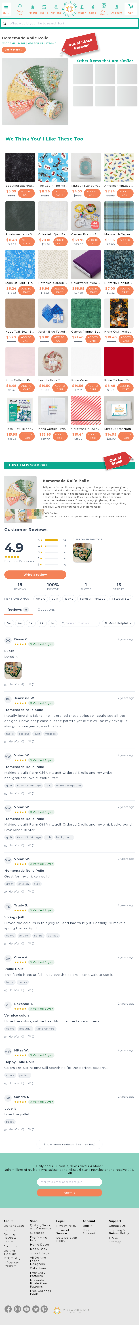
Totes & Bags (39, 1253)
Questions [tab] (46, 609)
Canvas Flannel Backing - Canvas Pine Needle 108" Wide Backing (86, 331)
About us (10, 1246)
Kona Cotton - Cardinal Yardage (119, 380)
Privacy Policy (66, 1225)
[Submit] (6, 23)
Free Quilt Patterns (37, 1274)
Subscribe (37, 1232)
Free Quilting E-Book (41, 1292)
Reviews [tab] (18, 609)
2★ (42, 623)
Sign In (88, 1225)
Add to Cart (26, 193)
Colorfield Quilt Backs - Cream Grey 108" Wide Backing (53, 234)
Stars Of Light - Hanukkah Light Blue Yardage (20, 283)
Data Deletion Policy (66, 1239)
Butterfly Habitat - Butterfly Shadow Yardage (119, 283)
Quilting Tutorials (10, 1252)
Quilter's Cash (14, 1225)
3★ (31, 623)
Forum (9, 1242)
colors (40, 598)
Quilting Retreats (10, 1236)
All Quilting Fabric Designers (38, 1261)
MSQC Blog (12, 1258)
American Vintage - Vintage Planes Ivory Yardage (119, 185)
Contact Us (117, 1225)
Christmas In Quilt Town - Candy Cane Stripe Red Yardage (86, 429)
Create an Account (90, 1231)
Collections (38, 1268)
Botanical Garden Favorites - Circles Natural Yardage (53, 283)
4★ (20, 623)
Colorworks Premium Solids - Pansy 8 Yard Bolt (86, 283)
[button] (6, 9)
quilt (55, 598)
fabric (69, 598)
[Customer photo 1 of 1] (82, 553)
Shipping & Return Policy (119, 1231)
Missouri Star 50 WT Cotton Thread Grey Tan (86, 185)
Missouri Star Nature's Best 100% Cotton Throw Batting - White (119, 429)
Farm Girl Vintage (93, 598)
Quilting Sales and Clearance (40, 1227)
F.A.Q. (113, 1237)
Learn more (12, 49)
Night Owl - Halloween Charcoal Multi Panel (119, 331)
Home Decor (39, 1244)
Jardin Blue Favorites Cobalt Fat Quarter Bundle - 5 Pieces (53, 331)
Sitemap (115, 1242)
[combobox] (69, 23)
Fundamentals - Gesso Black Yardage (20, 234)
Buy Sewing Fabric (38, 1238)
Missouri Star (121, 598)
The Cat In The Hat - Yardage (53, 185)
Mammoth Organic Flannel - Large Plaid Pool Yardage (119, 234)
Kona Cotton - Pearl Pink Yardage (20, 380)
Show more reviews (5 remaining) (69, 1144)
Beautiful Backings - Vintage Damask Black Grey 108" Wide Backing (20, 185)
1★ (52, 623)
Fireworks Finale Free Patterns (38, 1283)
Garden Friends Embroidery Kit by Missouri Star (86, 234)
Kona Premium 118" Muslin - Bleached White (86, 380)
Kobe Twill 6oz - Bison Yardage (20, 331)
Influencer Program (11, 1264)
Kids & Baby (38, 1249)
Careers (9, 1230)
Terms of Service (62, 1231)
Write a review (35, 574)
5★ (9, 623)
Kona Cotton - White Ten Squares (53, 429)
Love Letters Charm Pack (53, 380)
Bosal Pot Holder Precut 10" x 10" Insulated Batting (20, 429)
